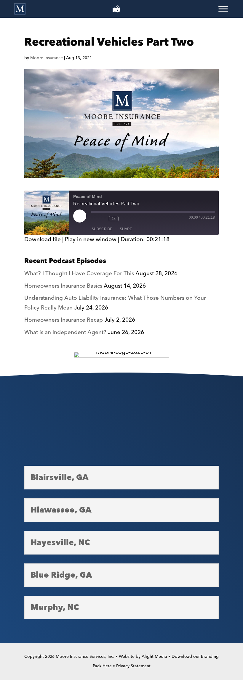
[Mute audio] (94, 218)
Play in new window (90, 239)
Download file (42, 239)
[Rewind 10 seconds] (103, 219)
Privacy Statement (133, 666)
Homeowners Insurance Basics (63, 286)
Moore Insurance (46, 58)
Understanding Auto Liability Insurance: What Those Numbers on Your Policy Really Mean (115, 302)
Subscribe (102, 229)
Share (126, 229)
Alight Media (154, 656)
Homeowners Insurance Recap (63, 320)
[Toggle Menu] (223, 9)
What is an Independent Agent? (65, 332)
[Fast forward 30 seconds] (124, 219)
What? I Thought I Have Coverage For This (79, 273)
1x (114, 219)
